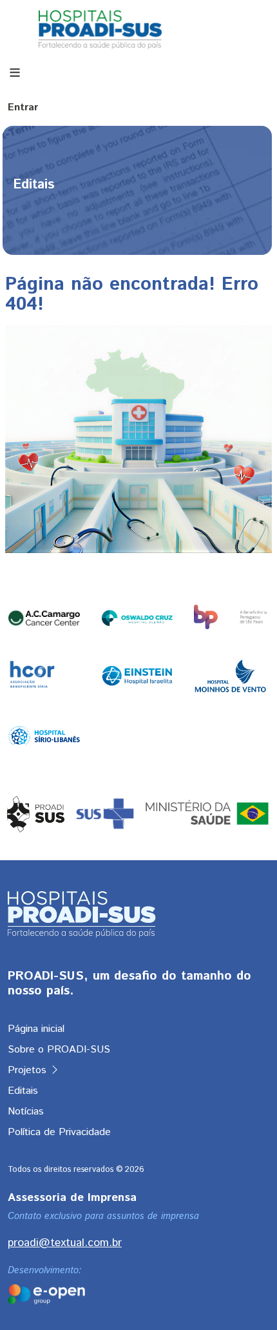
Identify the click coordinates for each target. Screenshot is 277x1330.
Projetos (29, 1070)
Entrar (23, 107)
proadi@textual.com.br (65, 1242)
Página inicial (36, 1029)
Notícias (26, 1111)
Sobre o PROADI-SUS (59, 1049)
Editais (23, 1090)
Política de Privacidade (59, 1132)
